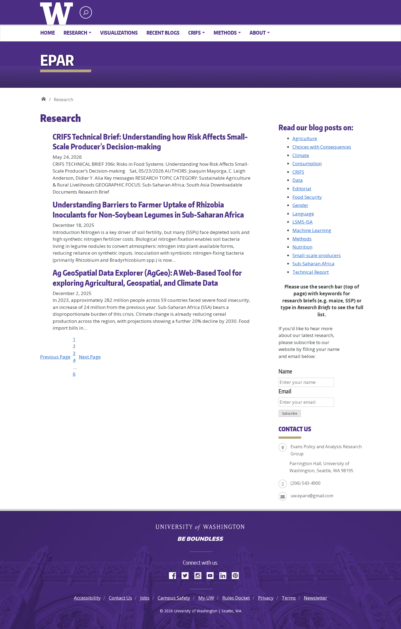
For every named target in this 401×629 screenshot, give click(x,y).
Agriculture (304, 138)
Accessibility (87, 598)
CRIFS (298, 172)
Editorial (301, 188)
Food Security (307, 197)
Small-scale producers (316, 255)
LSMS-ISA (302, 222)
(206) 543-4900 (306, 483)
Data (297, 180)
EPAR (43, 97)
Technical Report (310, 272)
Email (285, 391)
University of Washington (58, 12)
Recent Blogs (162, 32)
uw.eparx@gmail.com (312, 496)
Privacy (266, 598)
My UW (206, 598)
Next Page (90, 357)
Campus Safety (174, 598)
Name (285, 371)
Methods (302, 239)
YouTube (212, 574)
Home (47, 32)
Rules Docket (236, 598)
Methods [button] (225, 32)
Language (303, 213)
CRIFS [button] (194, 32)
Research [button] (75, 32)
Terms (289, 598)
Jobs (144, 598)
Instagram (199, 574)
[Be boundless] (200, 539)
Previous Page (55, 357)
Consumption (307, 163)
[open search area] (86, 12)
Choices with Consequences (321, 147)
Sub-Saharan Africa (313, 263)
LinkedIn (225, 574)
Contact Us (120, 598)
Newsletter (315, 598)
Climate (300, 155)
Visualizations (119, 32)
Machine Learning (311, 230)
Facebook (174, 574)
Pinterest (237, 574)
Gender (300, 205)
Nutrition (302, 247)
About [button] (258, 32)
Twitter (187, 574)
